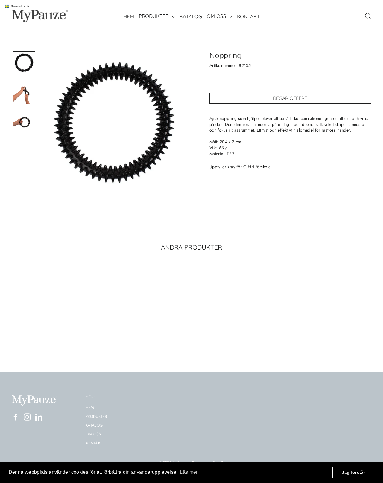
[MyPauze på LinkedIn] (38, 417)
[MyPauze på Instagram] (27, 417)
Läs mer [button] (188, 472)
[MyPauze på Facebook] (15, 417)
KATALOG (191, 16)
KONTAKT (248, 16)
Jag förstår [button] (353, 472)
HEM (128, 16)
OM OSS (217, 16)
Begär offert (290, 98)
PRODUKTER (154, 16)
